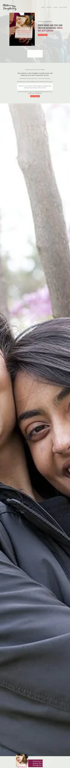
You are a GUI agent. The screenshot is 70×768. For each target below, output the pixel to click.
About (43, 7)
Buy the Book (42, 34)
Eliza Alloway (63, 7)
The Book (49, 7)
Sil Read (55, 7)
